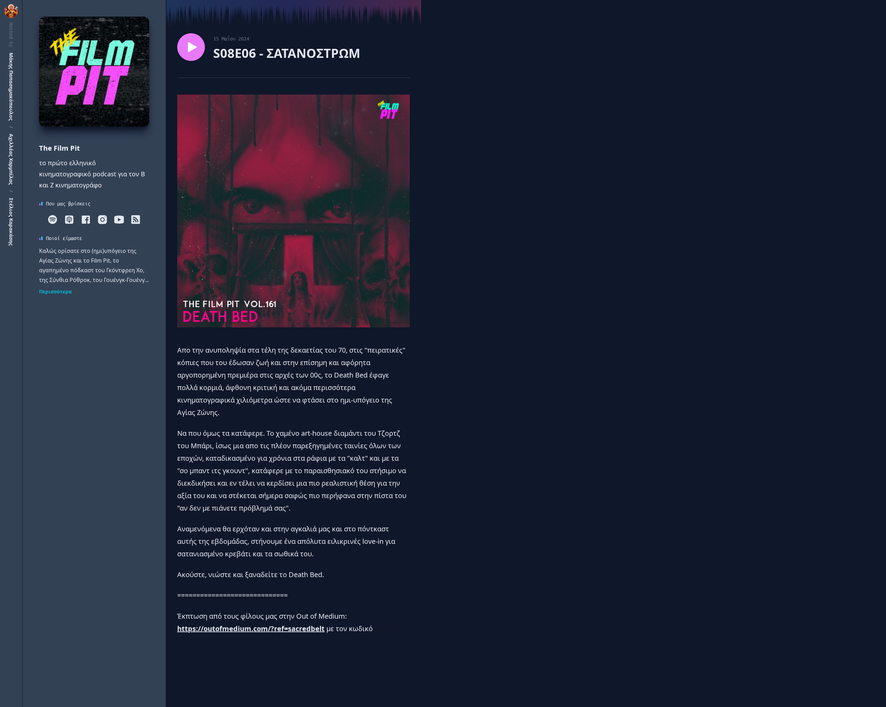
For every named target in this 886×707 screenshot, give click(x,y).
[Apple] (69, 219)
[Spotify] (52, 219)
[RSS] (135, 219)
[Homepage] (94, 72)
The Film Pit (59, 148)
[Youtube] (119, 219)
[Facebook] (85, 219)
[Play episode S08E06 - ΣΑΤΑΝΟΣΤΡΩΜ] (191, 47)
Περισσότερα (55, 291)
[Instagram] (102, 219)
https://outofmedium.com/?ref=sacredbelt (251, 628)
